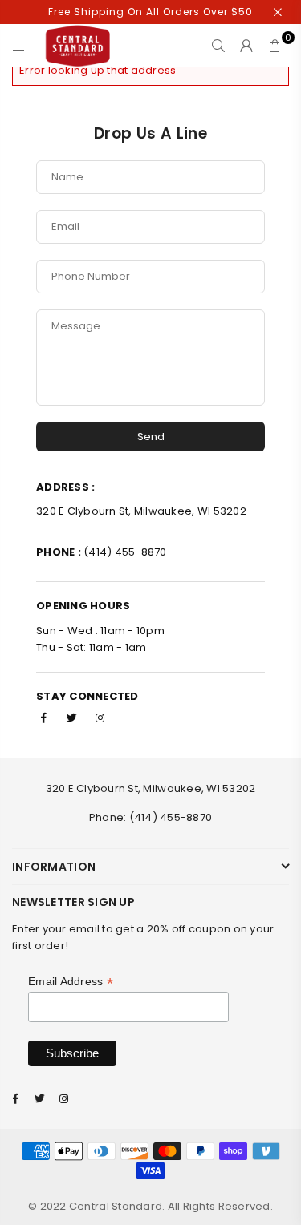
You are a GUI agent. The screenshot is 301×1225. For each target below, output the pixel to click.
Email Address (70, 981)
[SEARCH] (219, 46)
